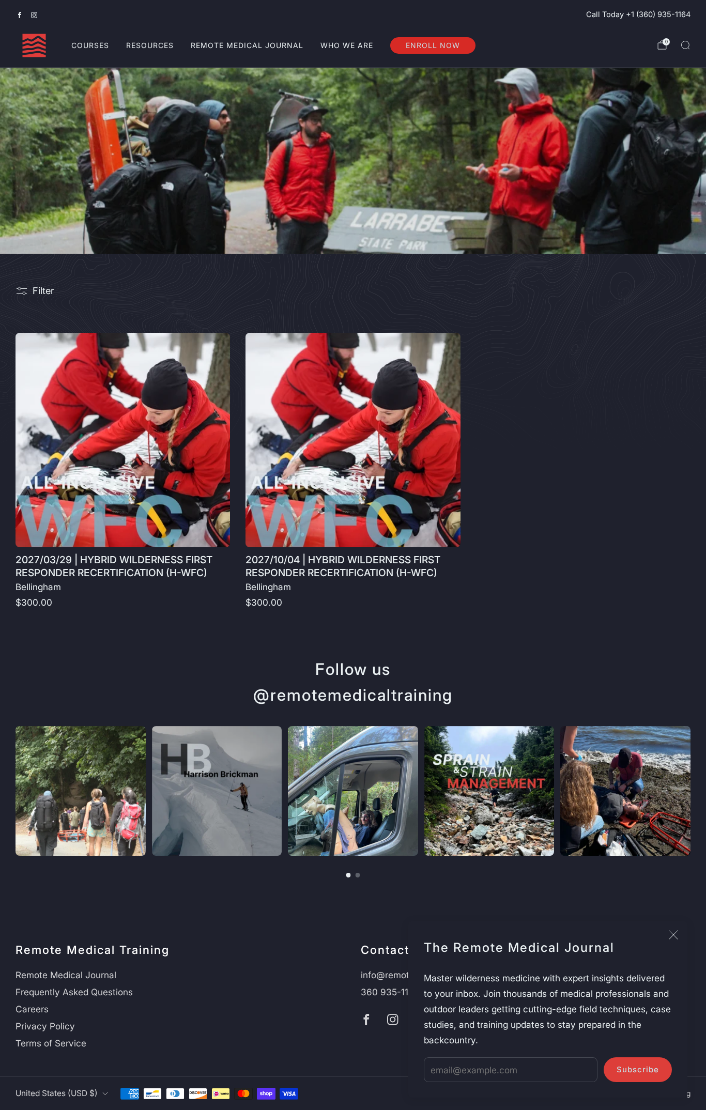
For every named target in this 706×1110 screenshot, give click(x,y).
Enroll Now (433, 45)
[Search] (685, 45)
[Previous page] (15, 790)
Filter (43, 290)
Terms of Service (51, 1043)
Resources (150, 45)
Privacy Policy (45, 1026)
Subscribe (638, 1069)
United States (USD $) (57, 1093)
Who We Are (346, 45)
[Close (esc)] (673, 935)
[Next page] (690, 790)
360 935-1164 (390, 991)
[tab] (348, 875)
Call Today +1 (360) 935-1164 (638, 14)
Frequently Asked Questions (74, 991)
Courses (90, 45)
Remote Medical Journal (247, 45)
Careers (32, 1009)
